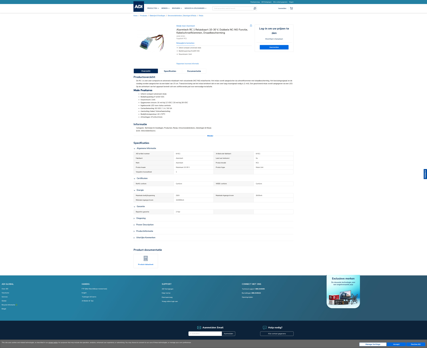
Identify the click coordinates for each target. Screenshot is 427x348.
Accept (396, 344)
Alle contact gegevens (277, 333)
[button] (425, 174)
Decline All (416, 344)
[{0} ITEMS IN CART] (292, 8)
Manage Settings (373, 344)
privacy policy (53, 342)
